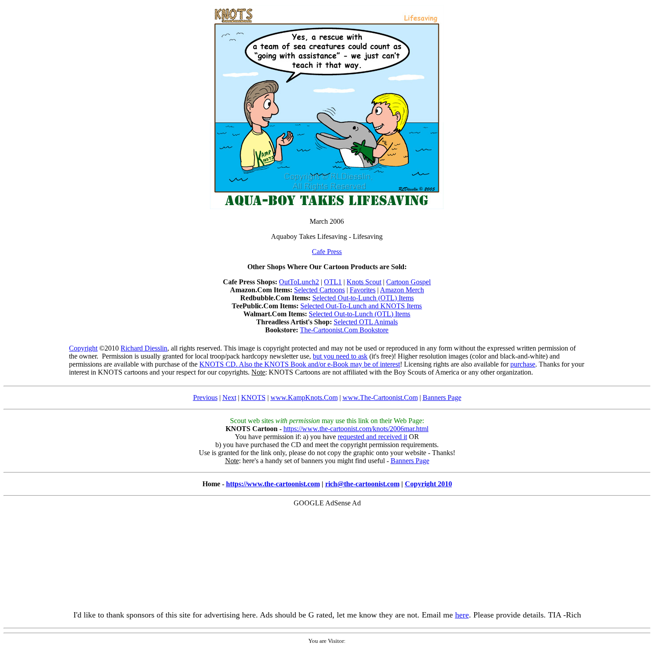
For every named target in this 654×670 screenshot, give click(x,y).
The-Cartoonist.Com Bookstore (344, 330)
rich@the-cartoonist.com (362, 484)
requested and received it (372, 436)
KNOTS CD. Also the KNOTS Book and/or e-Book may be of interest (299, 364)
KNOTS (253, 397)
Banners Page (442, 397)
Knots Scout (364, 282)
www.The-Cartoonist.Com (380, 397)
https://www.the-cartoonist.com (273, 484)
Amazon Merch (402, 290)
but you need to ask (340, 356)
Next (229, 397)
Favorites (362, 290)
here (462, 614)
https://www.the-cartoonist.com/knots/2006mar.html (355, 428)
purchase (522, 364)
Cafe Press (327, 251)
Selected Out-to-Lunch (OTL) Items (363, 298)
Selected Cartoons (319, 290)
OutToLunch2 (299, 282)
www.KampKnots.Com (304, 397)
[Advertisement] (327, 534)
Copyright (83, 348)
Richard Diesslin (144, 348)
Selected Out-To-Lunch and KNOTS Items (361, 306)
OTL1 (333, 282)
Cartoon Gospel (408, 282)
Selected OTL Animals (366, 322)
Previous (205, 397)
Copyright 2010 (428, 484)
